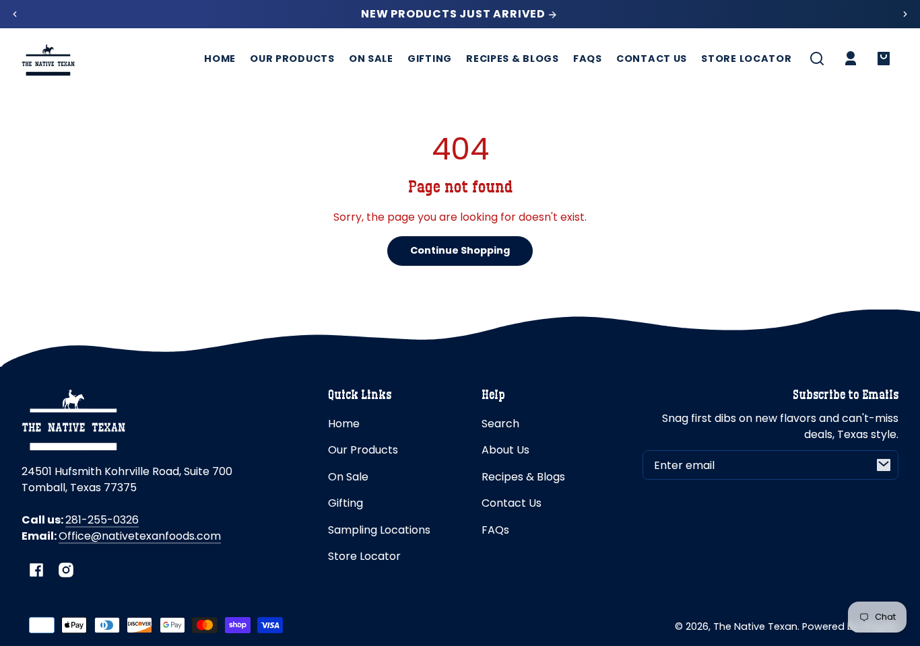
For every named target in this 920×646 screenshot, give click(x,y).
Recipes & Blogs (523, 477)
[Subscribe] (883, 465)
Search (500, 423)
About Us (505, 450)
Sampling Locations (379, 530)
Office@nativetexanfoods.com (140, 536)
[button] (817, 58)
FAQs (495, 530)
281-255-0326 (102, 520)
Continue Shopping (460, 250)
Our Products (363, 450)
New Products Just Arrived (454, 14)
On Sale (348, 477)
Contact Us (511, 503)
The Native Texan (755, 626)
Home (344, 423)
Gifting (345, 503)
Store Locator (364, 556)
